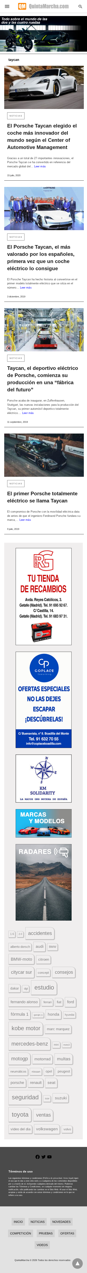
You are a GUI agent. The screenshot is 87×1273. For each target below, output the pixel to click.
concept (43, 972)
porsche (17, 1083)
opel (49, 1071)
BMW (52, 946)
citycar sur (21, 972)
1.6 (12, 934)
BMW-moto (21, 959)
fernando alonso (24, 1002)
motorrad (42, 1059)
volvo (67, 1129)
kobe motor (26, 1028)
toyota (20, 1114)
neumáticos (18, 1071)
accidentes (40, 933)
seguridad (25, 1097)
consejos (64, 972)
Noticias (16, 116)
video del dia (20, 1129)
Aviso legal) (68, 1178)
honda (53, 1014)
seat (51, 1082)
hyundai (69, 1014)
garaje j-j (38, 1015)
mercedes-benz (29, 1044)
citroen (43, 959)
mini (56, 1044)
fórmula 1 (20, 1014)
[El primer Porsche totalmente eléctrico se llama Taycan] (44, 455)
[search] (80, 6)
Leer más (40, 166)
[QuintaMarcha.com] (43, 6)
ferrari (48, 1002)
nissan (36, 1071)
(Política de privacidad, (53, 1178)
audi (40, 946)
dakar (14, 988)
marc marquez (58, 1029)
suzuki (61, 1098)
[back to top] (77, 1263)
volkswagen (47, 1129)
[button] (44, 596)
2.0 (20, 934)
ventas (43, 1115)
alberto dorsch (20, 946)
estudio (44, 987)
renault (36, 1083)
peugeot (64, 1071)
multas (64, 1058)
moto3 (66, 1044)
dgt (26, 988)
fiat (59, 1002)
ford (70, 1002)
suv (47, 1098)
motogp (19, 1058)
